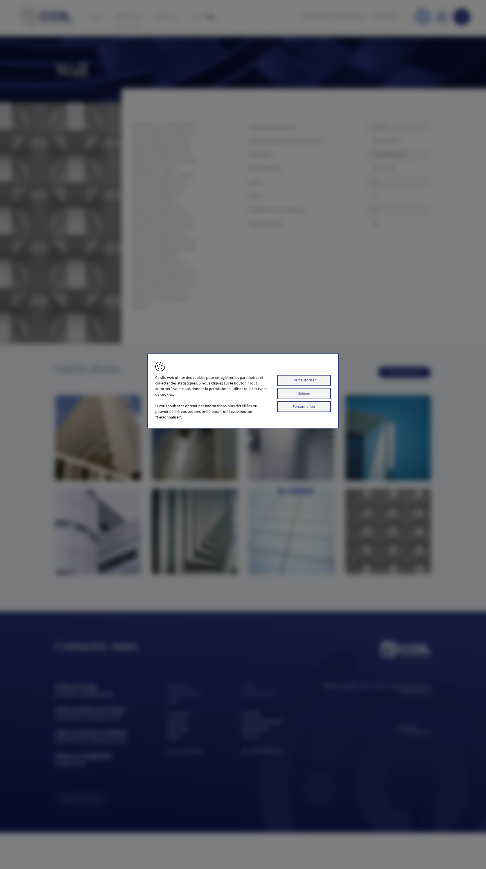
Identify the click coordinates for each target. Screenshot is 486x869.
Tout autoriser (304, 380)
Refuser (304, 393)
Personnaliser (304, 406)
